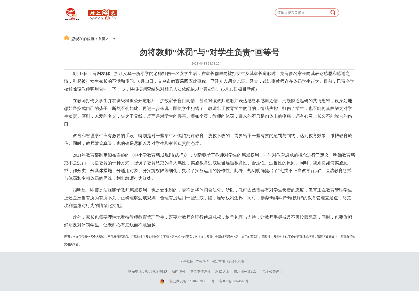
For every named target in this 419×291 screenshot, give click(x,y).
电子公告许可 (272, 271)
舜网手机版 (235, 262)
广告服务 (202, 262)
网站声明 (218, 262)
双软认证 (222, 271)
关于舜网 (186, 262)
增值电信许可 (200, 271)
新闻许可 (178, 271)
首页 (101, 38)
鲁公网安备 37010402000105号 (192, 281)
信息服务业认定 (246, 271)
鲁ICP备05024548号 (234, 281)
